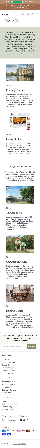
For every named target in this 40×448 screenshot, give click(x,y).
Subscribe (31, 347)
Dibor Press (6, 393)
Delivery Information (9, 404)
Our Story (5, 360)
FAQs (4, 401)
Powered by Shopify (19, 444)
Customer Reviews (9, 390)
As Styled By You (8, 382)
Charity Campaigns (9, 362)
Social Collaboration (9, 384)
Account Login (7, 409)
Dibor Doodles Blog (9, 371)
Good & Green (7, 365)
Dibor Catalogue (8, 368)
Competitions (7, 387)
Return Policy (7, 407)
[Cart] (33, 14)
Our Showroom (7, 373)
